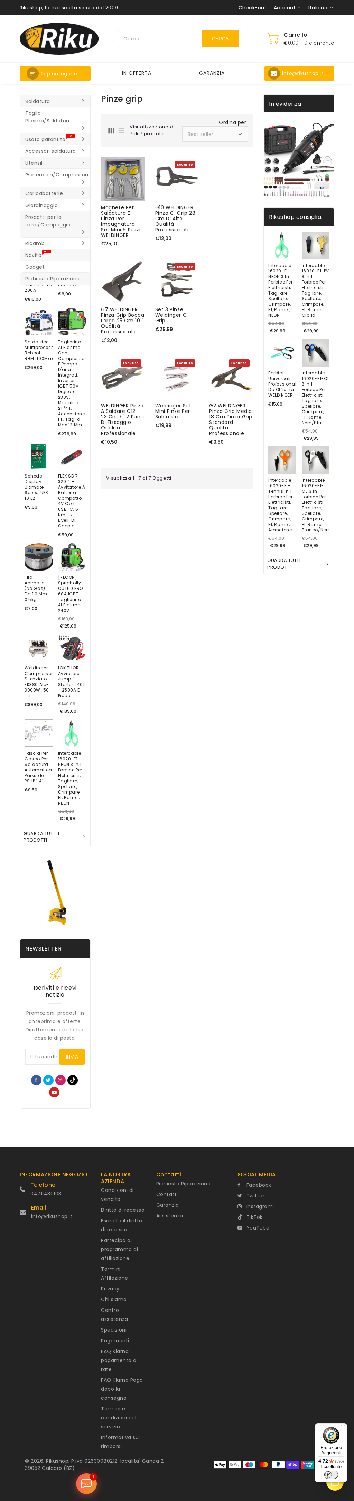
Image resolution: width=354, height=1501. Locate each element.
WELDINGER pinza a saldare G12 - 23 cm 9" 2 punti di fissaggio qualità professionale (122, 419)
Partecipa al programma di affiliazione (119, 1249)
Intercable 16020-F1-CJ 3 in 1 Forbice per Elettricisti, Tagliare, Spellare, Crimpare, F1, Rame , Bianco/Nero (316, 505)
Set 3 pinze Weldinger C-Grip (172, 315)
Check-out (253, 7)
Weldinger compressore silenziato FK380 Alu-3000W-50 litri (39, 681)
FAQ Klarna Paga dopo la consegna (122, 1389)
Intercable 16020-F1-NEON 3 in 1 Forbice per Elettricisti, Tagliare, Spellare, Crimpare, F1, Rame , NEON (70, 778)
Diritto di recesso (123, 1209)
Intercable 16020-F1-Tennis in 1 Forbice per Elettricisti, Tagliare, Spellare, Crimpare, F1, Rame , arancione (280, 505)
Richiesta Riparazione (183, 1183)
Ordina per (232, 122)
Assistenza (169, 1215)
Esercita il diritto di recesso (121, 1225)
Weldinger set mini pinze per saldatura (173, 411)
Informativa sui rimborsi (120, 1442)
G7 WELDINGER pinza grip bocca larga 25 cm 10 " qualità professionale (123, 320)
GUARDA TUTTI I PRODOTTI (41, 837)
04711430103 (46, 1193)
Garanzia (167, 1205)
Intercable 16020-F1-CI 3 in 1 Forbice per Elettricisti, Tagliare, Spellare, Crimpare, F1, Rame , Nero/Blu (315, 398)
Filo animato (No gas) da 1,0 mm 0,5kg (36, 588)
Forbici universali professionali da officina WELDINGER (282, 384)
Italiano (317, 7)
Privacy (110, 1288)
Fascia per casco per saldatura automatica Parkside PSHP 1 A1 (38, 767)
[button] (55, 73)
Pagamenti (115, 1340)
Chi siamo (114, 1299)
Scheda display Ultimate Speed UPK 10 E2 (36, 487)
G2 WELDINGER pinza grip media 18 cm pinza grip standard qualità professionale (230, 419)
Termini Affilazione (114, 1273)
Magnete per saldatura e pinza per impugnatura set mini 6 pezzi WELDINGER (121, 221)
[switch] (331, 1475)
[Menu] (343, 1427)
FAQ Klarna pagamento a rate (119, 1360)
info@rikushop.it (51, 1216)
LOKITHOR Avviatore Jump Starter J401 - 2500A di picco (71, 681)
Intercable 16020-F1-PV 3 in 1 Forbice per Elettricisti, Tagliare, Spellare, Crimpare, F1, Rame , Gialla (315, 290)
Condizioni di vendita (117, 1195)
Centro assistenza (114, 1315)
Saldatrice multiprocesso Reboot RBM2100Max (39, 350)
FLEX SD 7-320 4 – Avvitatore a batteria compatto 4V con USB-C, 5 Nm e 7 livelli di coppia (71, 501)
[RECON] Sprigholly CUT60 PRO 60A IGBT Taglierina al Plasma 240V (70, 594)
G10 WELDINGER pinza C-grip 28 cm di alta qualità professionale (175, 218)
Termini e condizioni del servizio (118, 1417)
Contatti (167, 1194)
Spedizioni (114, 1329)
